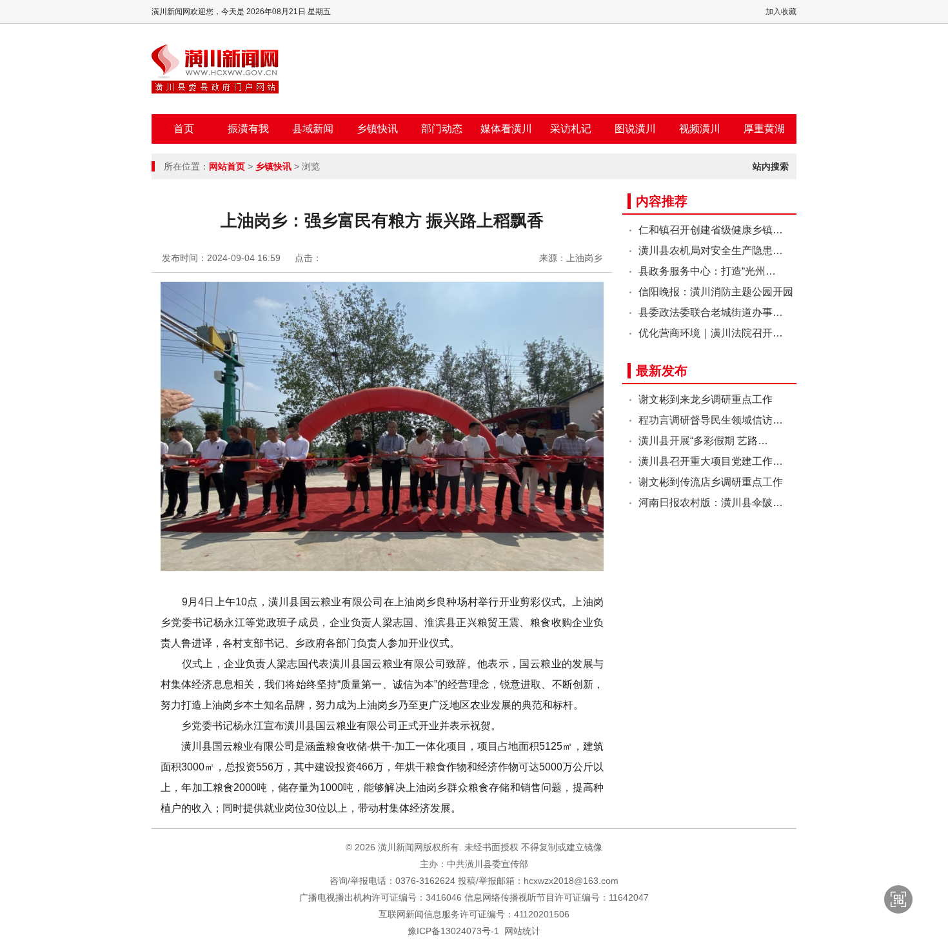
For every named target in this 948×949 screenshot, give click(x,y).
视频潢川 (699, 128)
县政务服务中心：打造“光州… (707, 271)
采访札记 (570, 128)
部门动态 (441, 128)
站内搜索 (771, 166)
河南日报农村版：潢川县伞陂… (710, 502)
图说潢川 (635, 128)
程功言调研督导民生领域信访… (710, 420)
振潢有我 (248, 128)
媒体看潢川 (506, 128)
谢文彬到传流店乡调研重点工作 (710, 481)
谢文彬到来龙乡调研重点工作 (705, 399)
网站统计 (522, 931)
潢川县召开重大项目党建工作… (710, 461)
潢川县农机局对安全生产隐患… (710, 250)
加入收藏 (780, 11)
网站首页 (227, 166)
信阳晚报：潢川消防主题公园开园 (715, 291)
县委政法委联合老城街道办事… (710, 312)
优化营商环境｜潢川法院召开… (710, 333)
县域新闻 (312, 128)
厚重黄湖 (764, 128)
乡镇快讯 (377, 128)
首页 (183, 128)
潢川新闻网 (215, 68)
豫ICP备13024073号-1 (453, 931)
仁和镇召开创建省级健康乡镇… (710, 229)
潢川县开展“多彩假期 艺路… (703, 440)
